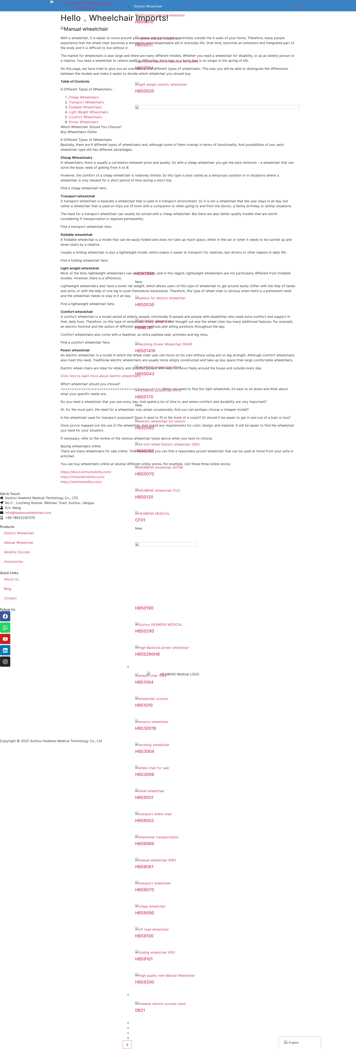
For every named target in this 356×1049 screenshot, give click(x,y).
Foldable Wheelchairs (85, 107)
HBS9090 (144, 912)
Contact (139, 1038)
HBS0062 (144, 450)
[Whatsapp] (5, 627)
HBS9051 (144, 797)
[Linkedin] (5, 650)
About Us (141, 1028)
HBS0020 (144, 91)
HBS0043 (144, 373)
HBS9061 (144, 866)
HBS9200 (144, 982)
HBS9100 (144, 935)
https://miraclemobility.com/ (82, 477)
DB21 (140, 1010)
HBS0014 (144, 67)
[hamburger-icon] (300, 5)
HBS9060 (144, 843)
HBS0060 (144, 427)
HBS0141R (145, 350)
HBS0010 (144, 21)
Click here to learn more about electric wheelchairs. (101, 376)
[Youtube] (5, 639)
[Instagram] (5, 661)
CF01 (140, 520)
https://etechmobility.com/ (81, 482)
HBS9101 (144, 959)
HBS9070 (144, 889)
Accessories (143, 1023)
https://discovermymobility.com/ (86, 472)
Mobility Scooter (146, 994)
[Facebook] (5, 616)
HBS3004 (144, 751)
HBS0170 (144, 396)
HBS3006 (144, 774)
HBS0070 (144, 473)
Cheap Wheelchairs (84, 97)
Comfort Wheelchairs (85, 117)
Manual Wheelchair (18, 542)
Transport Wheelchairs (86, 102)
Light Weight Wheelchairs (88, 112)
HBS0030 (144, 304)
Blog (137, 1033)
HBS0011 (144, 44)
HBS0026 (144, 273)
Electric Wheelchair (148, 6)
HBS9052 (144, 820)
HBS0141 (144, 327)
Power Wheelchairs (83, 122)
